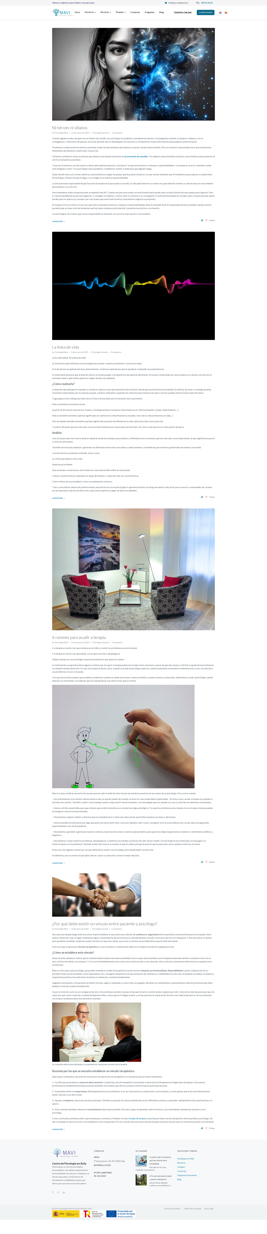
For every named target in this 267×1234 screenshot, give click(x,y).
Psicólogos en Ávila (185, 1158)
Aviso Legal (208, 1208)
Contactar (181, 1171)
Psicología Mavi (61, 133)
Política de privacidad (192, 1208)
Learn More (57, 221)
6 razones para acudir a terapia (79, 637)
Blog (179, 1179)
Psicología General (100, 133)
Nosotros (181, 1163)
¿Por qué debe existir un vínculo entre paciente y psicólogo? (104, 923)
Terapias (181, 1167)
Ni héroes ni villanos (69, 127)
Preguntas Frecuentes (187, 1175)
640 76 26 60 (206, 3)
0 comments (117, 133)
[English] (220, 13)
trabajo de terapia (137, 1118)
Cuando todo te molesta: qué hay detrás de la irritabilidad (160, 1160)
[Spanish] (226, 13)
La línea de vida (65, 346)
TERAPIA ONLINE (183, 12)
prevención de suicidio (136, 156)
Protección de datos (172, 1208)
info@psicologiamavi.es (178, 3)
